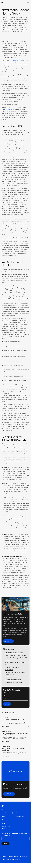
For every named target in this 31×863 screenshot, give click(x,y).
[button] (28, 2)
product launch (8, 109)
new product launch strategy (17, 60)
